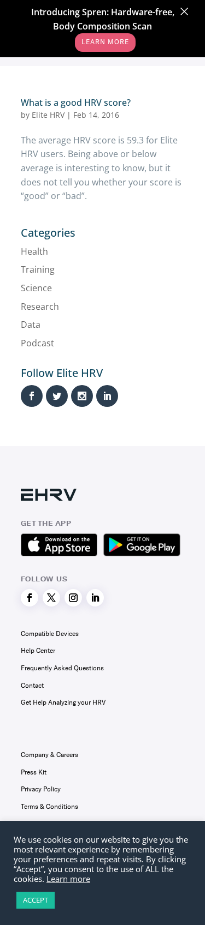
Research (40, 307)
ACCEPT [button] (35, 900)
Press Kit (33, 772)
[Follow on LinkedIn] (95, 597)
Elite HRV (48, 115)
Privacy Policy (41, 789)
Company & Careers (49, 755)
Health (34, 251)
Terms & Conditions (49, 806)
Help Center (38, 650)
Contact (32, 685)
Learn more (68, 879)
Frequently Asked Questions (62, 668)
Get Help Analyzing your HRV (63, 702)
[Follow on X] (51, 597)
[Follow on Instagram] (73, 597)
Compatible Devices (50, 634)
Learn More (105, 42)
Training (38, 269)
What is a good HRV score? (76, 103)
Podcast (37, 343)
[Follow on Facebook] (29, 597)
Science (36, 288)
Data (30, 325)
